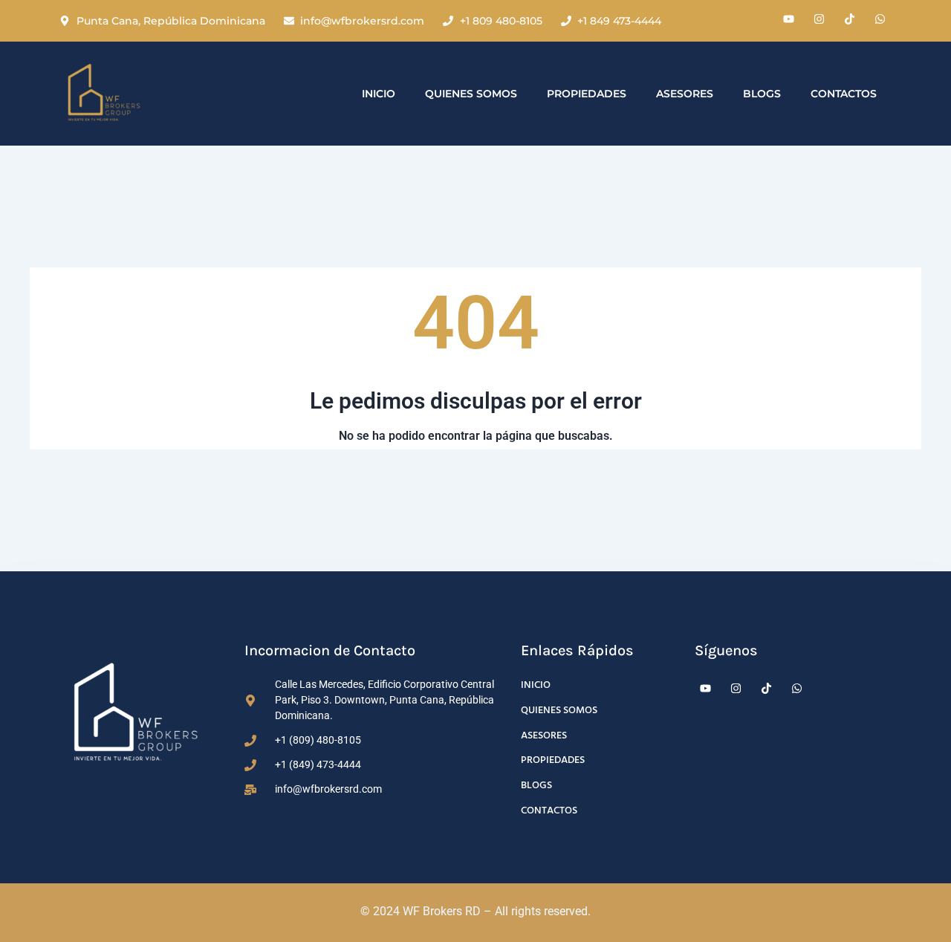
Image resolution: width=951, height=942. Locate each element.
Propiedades (586, 93)
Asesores (684, 93)
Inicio (378, 93)
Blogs (762, 93)
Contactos (844, 93)
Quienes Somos (471, 93)
